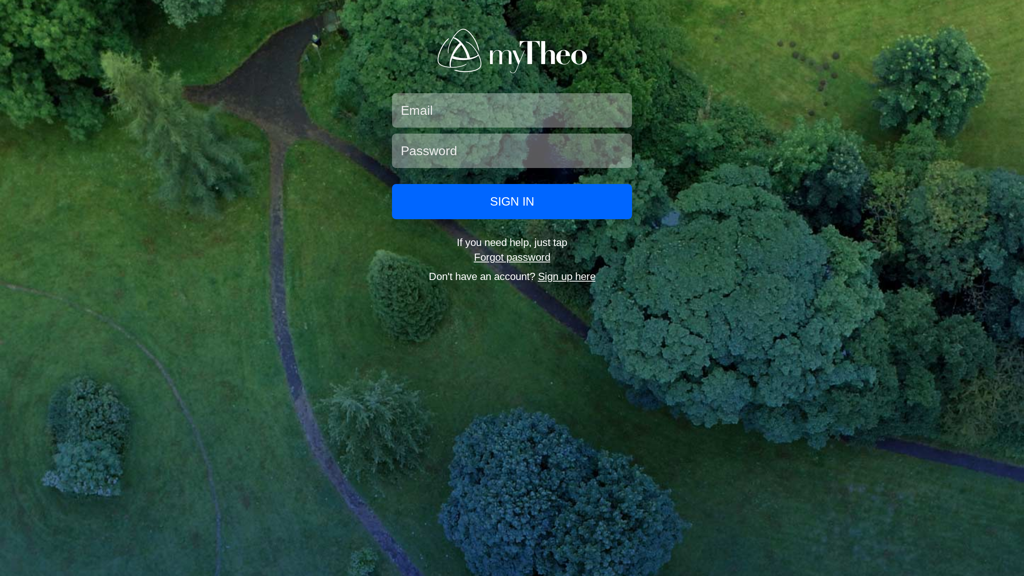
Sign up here (567, 276)
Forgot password (512, 257)
